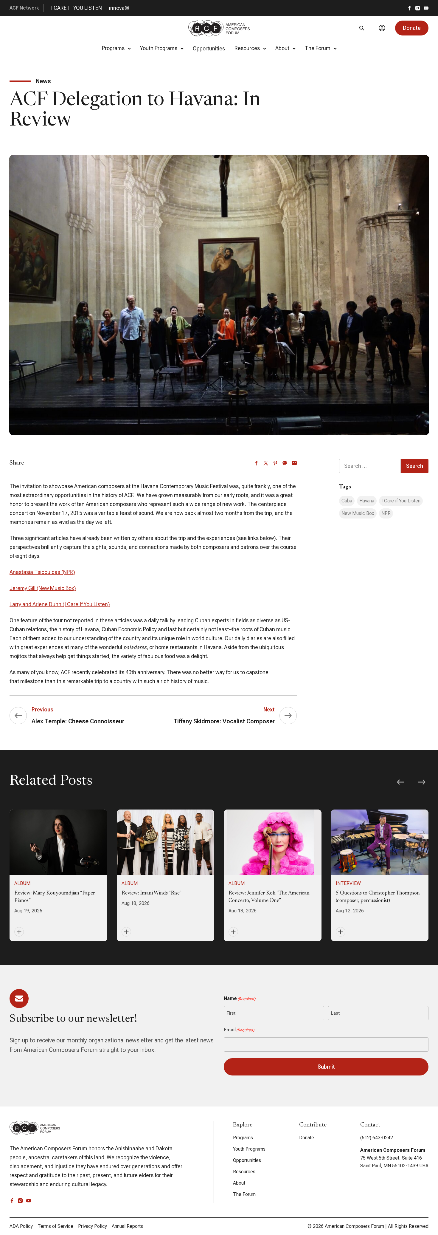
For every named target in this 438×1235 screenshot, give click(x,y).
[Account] (382, 28)
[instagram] (417, 8)
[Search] (362, 28)
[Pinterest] (275, 463)
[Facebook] (256, 463)
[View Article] (58, 875)
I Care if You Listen (400, 501)
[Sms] (284, 463)
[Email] (294, 463)
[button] (411, 28)
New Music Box (357, 513)
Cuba (346, 501)
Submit (326, 1067)
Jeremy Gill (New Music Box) (43, 588)
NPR (386, 513)
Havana (366, 501)
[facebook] (409, 8)
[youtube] (426, 8)
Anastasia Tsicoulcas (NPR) (42, 572)
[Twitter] (265, 463)
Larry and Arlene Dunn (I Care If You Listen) (60, 604)
